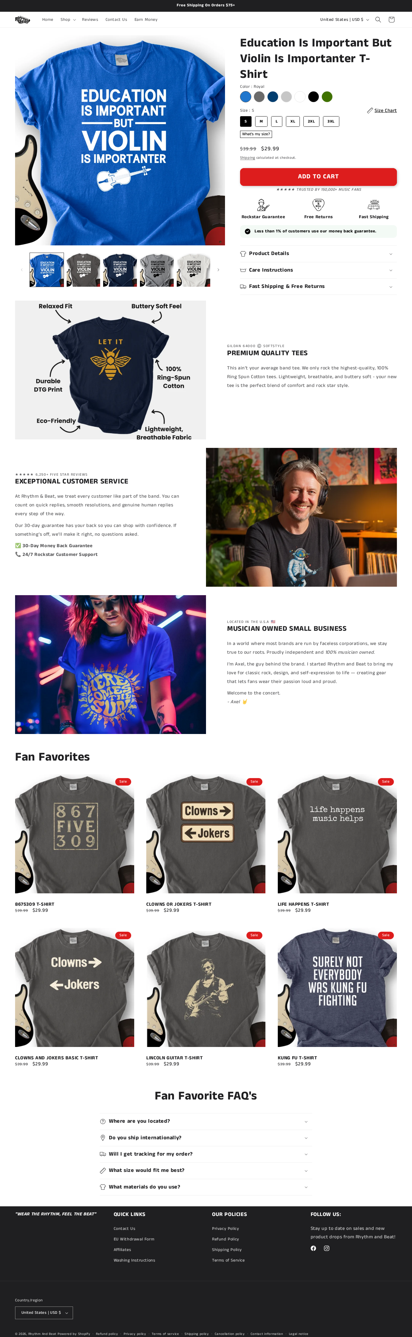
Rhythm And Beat (42, 1334)
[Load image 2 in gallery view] (83, 270)
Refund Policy (225, 1239)
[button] (67, 19)
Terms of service (165, 1333)
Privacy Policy (225, 1228)
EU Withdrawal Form (134, 1239)
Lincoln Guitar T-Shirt (174, 1058)
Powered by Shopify (74, 1334)
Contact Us (124, 1228)
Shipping (247, 157)
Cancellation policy (230, 1333)
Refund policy (107, 1333)
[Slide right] (218, 269)
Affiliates (122, 1250)
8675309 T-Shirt (35, 904)
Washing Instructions (134, 1260)
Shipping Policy (227, 1250)
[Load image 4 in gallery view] (157, 270)
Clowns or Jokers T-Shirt (178, 904)
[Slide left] (21, 269)
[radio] (245, 96)
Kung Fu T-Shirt (297, 1058)
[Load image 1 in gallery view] (47, 270)
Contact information (267, 1333)
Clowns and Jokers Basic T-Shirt (56, 1058)
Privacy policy (135, 1333)
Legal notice (299, 1333)
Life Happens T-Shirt (303, 904)
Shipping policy (197, 1333)
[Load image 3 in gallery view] (120, 270)
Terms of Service (228, 1260)
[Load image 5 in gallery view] (194, 270)
